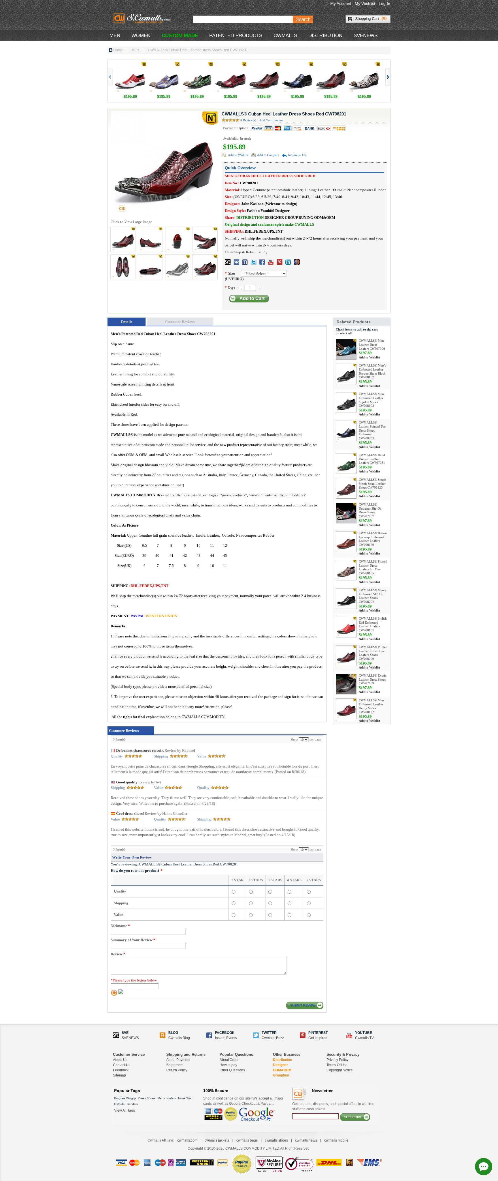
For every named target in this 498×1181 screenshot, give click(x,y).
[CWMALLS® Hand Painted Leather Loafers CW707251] (346, 463)
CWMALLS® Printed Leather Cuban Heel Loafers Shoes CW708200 (373, 652)
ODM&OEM (282, 1070)
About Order (229, 1060)
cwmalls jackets (217, 1140)
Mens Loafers (167, 1098)
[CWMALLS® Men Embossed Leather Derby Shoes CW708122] (346, 708)
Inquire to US (297, 155)
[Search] (303, 19)
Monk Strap (185, 1098)
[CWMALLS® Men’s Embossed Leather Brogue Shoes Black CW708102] (346, 374)
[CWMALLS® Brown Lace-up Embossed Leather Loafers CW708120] (346, 541)
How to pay (228, 1065)
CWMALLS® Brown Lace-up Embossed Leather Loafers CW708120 (373, 538)
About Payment (178, 1060)
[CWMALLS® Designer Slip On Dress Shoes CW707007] (346, 513)
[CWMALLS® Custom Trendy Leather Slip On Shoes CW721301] (197, 65)
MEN (115, 35)
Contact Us (121, 1065)
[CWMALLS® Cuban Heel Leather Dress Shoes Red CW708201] (331, 65)
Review (118, 954)
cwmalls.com (187, 1140)
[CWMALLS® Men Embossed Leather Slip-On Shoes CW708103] (346, 402)
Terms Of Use (337, 1065)
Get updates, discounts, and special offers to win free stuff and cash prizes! (333, 1106)
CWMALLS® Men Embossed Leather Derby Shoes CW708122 (371, 706)
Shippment (174, 1065)
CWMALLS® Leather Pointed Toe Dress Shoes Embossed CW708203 (372, 430)
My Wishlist (365, 3)
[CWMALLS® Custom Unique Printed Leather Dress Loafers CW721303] (230, 65)
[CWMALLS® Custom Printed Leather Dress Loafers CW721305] (164, 65)
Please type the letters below (134, 980)
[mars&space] (297, 262)
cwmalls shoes (276, 1140)
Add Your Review (271, 120)
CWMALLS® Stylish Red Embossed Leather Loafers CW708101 (373, 624)
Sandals (132, 1104)
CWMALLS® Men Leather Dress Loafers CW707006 (372, 344)
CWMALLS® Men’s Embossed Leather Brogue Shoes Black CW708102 (372, 371)
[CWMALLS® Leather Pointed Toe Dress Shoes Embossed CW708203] (297, 65)
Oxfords (119, 1104)
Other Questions (232, 1070)
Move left (387, 77)
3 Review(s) (248, 120)
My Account (340, 3)
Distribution (282, 1060)
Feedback (121, 1070)
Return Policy (176, 1070)
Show (294, 739)
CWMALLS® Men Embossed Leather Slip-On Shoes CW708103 (371, 399)
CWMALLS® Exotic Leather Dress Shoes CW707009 (372, 679)
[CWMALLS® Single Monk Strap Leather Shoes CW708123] (346, 488)
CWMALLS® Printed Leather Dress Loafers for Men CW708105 (373, 567)
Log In (384, 3)
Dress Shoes (146, 1098)
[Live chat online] (483, 1166)
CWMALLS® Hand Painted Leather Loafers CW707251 (372, 459)
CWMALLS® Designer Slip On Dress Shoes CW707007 (370, 510)
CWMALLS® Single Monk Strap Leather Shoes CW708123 (372, 483)
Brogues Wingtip (125, 1098)
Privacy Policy (337, 1060)
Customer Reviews (180, 322)
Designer (280, 1065)
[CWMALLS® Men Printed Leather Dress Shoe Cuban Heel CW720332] (364, 65)
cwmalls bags (247, 1140)
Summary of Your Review (133, 940)
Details (126, 322)
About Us (120, 1060)
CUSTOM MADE (180, 35)
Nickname (120, 926)
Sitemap (119, 1075)
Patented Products (235, 35)
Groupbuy (281, 1075)
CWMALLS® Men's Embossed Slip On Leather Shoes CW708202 (372, 595)
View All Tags (124, 1110)
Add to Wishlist (238, 155)
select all (346, 333)
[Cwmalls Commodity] (143, 18)
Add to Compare (268, 155)
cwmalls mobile (336, 1140)
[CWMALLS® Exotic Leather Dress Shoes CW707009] (346, 684)
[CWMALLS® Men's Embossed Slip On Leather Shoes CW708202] (346, 598)
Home (118, 50)
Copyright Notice (340, 1070)
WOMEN (140, 35)
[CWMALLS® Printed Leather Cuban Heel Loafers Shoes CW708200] (264, 65)
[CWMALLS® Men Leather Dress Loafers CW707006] (346, 349)
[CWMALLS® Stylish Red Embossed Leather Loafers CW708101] (346, 627)
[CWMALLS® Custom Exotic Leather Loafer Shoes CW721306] (130, 65)
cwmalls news (306, 1140)
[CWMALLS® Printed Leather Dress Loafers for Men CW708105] (346, 570)
